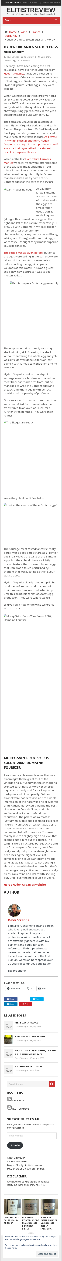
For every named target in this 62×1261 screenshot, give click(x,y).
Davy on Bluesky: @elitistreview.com (24, 1165)
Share (11, 999)
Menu (8, 20)
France (36, 32)
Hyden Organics (14, 73)
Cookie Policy (11, 1248)
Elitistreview (31, 9)
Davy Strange (13, 56)
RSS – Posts (18, 1100)
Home (13, 32)
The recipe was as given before (23, 252)
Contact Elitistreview (17, 1161)
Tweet (37, 999)
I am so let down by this (30, 1036)
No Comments (23, 60)
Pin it (26, 1004)
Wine (24, 32)
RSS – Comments (20, 1109)
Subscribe (15, 1145)
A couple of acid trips (28, 1066)
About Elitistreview (16, 1158)
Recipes (7, 60)
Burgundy (11, 36)
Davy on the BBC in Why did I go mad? (26, 1168)
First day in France (26, 1022)
